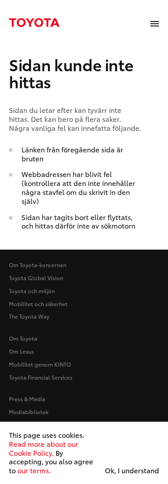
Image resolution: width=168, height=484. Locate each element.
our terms (33, 470)
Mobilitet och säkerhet (38, 303)
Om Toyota (23, 338)
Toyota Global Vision (36, 277)
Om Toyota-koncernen (37, 264)
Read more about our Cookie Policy (43, 448)
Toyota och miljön (32, 290)
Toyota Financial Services (41, 377)
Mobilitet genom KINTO (40, 364)
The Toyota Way (29, 316)
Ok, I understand (132, 470)
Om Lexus (21, 351)
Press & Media (27, 398)
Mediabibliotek (28, 411)
